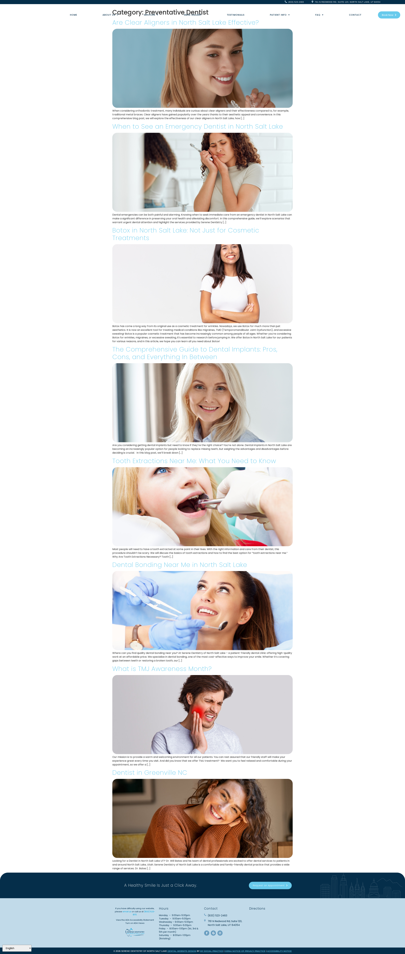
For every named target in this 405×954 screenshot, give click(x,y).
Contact (355, 14)
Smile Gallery (193, 14)
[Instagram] (220, 933)
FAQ (317, 14)
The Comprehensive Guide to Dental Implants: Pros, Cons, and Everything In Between (194, 353)
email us (127, 911)
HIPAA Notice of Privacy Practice (245, 951)
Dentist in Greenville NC (149, 772)
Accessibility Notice (279, 951)
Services (149, 14)
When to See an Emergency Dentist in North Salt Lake (197, 126)
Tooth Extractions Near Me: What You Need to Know (194, 460)
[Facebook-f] (206, 933)
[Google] (213, 933)
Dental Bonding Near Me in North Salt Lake (179, 564)
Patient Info (278, 14)
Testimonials (235, 14)
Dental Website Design (182, 951)
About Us (109, 14)
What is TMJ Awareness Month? (162, 668)
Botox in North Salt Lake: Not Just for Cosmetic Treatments (185, 234)
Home (73, 14)
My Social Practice (211, 951)
